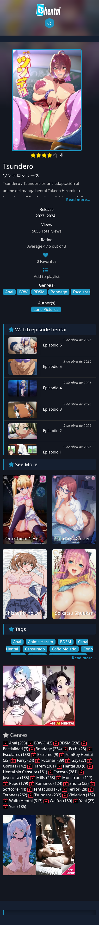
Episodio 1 (52, 452)
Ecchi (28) (77, 748)
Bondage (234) (49, 748)
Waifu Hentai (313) (25, 800)
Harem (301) (44, 766)
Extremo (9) (47, 754)
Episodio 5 (52, 366)
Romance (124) (48, 783)
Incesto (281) (66, 771)
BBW (23, 292)
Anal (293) (18, 743)
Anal (9, 292)
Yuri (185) (17, 806)
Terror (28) (77, 789)
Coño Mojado (64, 649)
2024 (51, 216)
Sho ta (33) (79, 783)
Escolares (81, 292)
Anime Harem (40, 641)
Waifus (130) (61, 800)
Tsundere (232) (47, 795)
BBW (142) (43, 743)
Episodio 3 (52, 409)
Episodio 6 (52, 345)
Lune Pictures (46, 309)
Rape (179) (18, 783)
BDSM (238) (70, 743)
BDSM (39, 292)
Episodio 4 (52, 387)
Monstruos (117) (76, 777)
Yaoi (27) (86, 800)
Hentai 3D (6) (74, 766)
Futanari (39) (52, 760)
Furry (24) (25, 760)
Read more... (78, 199)
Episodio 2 (52, 430)
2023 (40, 216)
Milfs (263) (45, 777)
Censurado (35, 649)
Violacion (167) (81, 795)
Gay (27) (78, 760)
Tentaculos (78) (47, 789)
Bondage (59, 292)
